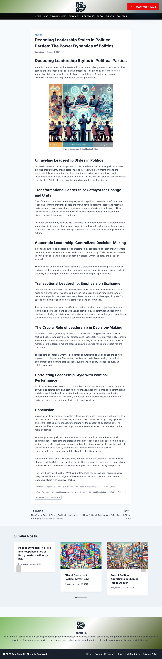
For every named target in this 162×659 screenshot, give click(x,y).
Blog (100, 16)
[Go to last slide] (18, 568)
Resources (109, 654)
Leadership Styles (107, 487)
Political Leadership (60, 492)
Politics (38, 35)
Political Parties (79, 492)
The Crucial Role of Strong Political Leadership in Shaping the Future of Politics (54, 515)
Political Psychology (98, 492)
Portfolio (88, 16)
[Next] (143, 568)
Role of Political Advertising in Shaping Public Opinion (125, 579)
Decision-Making (65, 487)
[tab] (76, 597)
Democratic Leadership (86, 487)
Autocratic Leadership (45, 487)
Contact (122, 16)
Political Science (117, 492)
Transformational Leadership (48, 497)
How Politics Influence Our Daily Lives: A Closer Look (107, 515)
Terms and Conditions (129, 654)
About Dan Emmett (55, 16)
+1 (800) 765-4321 (143, 6)
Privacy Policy (150, 654)
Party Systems (42, 492)
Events (109, 16)
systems (40, 52)
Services (74, 16)
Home (38, 16)
